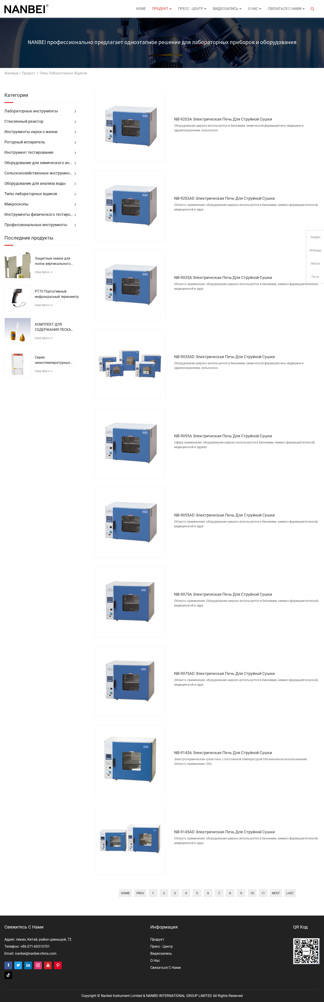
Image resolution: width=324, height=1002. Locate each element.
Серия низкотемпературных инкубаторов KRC (52, 360)
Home (141, 9)
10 (252, 893)
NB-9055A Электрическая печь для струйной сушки (223, 436)
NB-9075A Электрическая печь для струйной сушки (223, 594)
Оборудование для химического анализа (41, 162)
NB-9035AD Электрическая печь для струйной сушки (224, 356)
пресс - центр (190, 9)
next (276, 893)
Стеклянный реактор (23, 121)
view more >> (44, 272)
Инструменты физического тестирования (41, 214)
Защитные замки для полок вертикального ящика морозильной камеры (52, 261)
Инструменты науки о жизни (30, 131)
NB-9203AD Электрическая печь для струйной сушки (224, 198)
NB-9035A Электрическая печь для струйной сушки (223, 277)
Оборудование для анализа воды (35, 183)
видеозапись (225, 9)
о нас (253, 9)
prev (140, 893)
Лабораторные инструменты (31, 111)
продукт (160, 9)
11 (263, 893)
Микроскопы (16, 204)
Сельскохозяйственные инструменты (39, 173)
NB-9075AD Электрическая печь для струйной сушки (224, 673)
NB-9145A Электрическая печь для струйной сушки (223, 752)
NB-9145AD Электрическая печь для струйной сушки (224, 832)
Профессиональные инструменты (35, 224)
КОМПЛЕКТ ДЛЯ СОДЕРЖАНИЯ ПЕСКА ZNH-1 (53, 327)
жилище (11, 73)
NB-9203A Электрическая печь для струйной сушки (223, 119)
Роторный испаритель (24, 142)
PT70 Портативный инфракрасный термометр (57, 294)
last (290, 893)
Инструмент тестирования (28, 152)
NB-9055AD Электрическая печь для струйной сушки (224, 515)
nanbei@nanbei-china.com (35, 953)
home (125, 893)
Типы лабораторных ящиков (63, 73)
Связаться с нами (285, 9)
